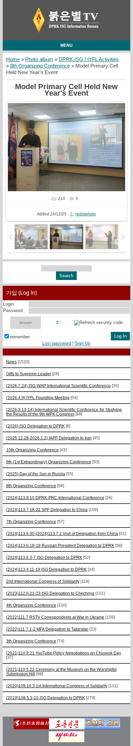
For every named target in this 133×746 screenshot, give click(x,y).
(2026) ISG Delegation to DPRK (35, 426)
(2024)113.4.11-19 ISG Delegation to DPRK (46, 569)
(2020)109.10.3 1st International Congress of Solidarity (56, 686)
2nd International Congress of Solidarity (42, 581)
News (11, 362)
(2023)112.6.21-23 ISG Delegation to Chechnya (50, 593)
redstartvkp (85, 214)
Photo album (39, 59)
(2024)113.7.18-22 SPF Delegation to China (47, 509)
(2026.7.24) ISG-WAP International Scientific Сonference (58, 385)
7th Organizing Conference (31, 521)
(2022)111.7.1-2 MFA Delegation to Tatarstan (47, 629)
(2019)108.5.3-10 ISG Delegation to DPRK (45, 697)
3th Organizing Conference (31, 641)
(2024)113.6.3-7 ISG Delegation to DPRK (44, 557)
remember (20, 336)
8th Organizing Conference (40, 66)
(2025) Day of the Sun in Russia (35, 473)
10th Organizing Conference (32, 450)
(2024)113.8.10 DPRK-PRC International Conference (55, 497)
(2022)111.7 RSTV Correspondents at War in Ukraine (55, 617)
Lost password (56, 343)
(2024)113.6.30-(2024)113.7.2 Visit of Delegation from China (62, 533)
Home (13, 59)
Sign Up (82, 343)
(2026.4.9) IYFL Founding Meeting (38, 397)
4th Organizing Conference (31, 605)
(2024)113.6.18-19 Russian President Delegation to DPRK (60, 545)
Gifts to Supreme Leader (28, 373)
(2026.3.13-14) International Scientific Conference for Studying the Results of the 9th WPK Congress (64, 411)
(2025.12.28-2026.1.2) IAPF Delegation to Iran (49, 438)
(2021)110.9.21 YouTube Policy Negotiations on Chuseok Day (63, 653)
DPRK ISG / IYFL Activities (89, 59)
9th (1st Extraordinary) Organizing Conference (48, 462)
